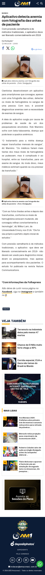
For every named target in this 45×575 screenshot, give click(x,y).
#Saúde (6, 309)
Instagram (26, 291)
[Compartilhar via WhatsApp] (13, 48)
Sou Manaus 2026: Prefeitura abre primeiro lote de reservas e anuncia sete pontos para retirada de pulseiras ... (30, 422)
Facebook (7, 291)
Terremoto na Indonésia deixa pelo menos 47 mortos (29, 332)
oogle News (38, 49)
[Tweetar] (8, 48)
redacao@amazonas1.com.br (23, 567)
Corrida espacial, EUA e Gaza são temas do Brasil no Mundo (29, 363)
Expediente (22, 550)
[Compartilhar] (37, 3)
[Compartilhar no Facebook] (3, 48)
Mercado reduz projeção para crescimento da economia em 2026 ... (30, 436)
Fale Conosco (22, 554)
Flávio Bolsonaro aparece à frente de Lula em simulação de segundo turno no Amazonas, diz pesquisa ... (30, 466)
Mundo (5, 13)
